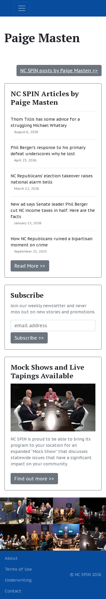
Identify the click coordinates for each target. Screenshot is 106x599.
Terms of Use (18, 569)
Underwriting (18, 580)
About (11, 558)
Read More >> (29, 266)
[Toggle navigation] (22, 8)
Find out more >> (34, 479)
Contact (13, 591)
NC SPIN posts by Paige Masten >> (59, 70)
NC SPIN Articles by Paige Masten (45, 98)
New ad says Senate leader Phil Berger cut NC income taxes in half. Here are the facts (53, 210)
